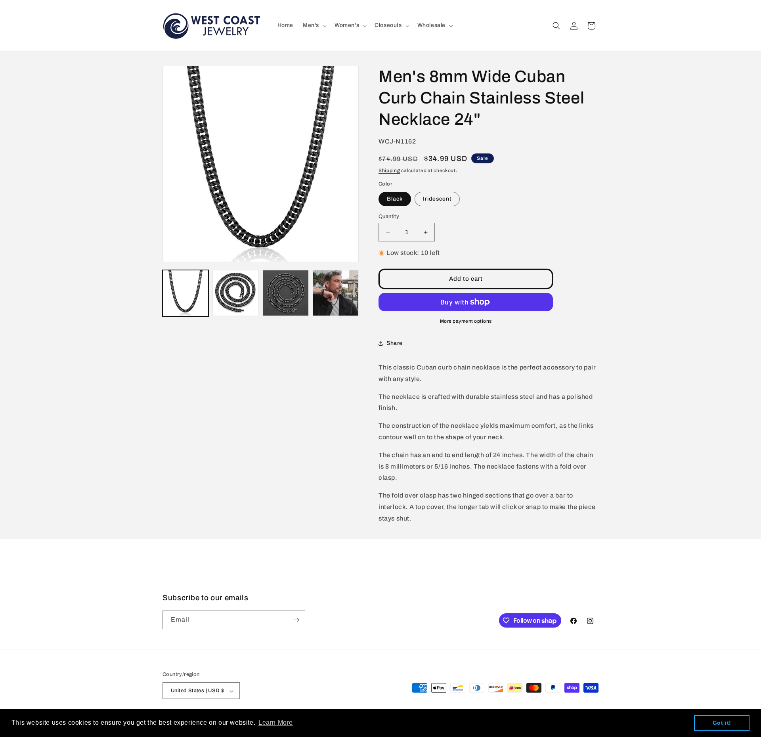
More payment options (466, 321)
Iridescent (437, 199)
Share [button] (394, 343)
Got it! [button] (722, 723)
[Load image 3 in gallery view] (286, 293)
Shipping (389, 170)
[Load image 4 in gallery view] (336, 293)
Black (395, 199)
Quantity (389, 216)
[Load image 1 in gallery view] (185, 293)
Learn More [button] (275, 722)
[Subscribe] (296, 620)
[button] (314, 25)
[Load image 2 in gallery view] (235, 293)
